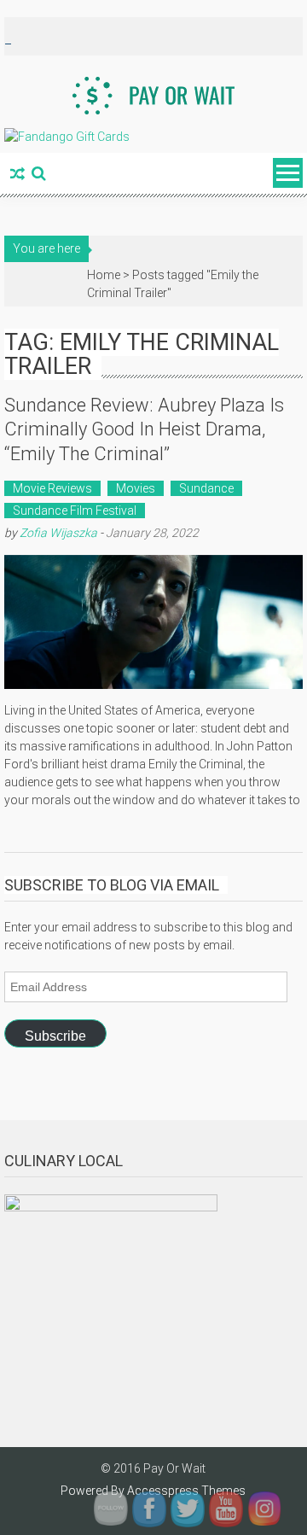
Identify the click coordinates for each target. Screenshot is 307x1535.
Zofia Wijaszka (58, 533)
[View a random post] (17, 175)
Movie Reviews (52, 488)
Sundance (206, 488)
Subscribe (55, 1036)
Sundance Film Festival (74, 510)
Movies (135, 488)
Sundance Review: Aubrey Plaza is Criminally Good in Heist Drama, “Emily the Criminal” (144, 429)
